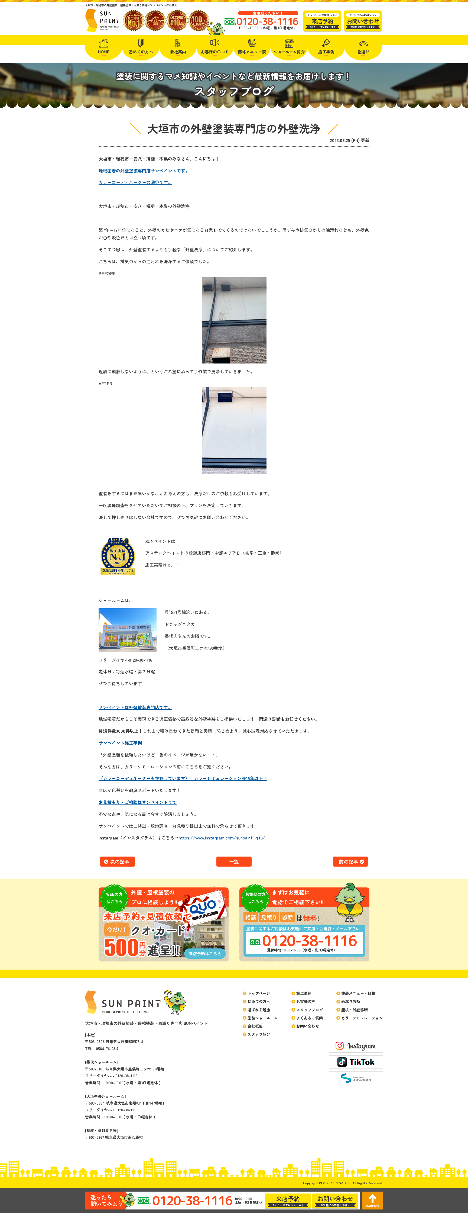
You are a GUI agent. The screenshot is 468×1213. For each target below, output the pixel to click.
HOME (103, 51)
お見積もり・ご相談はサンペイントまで (138, 802)
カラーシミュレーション (362, 1018)
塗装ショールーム (263, 1018)
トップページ (259, 993)
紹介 (289, 51)
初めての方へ (141, 51)
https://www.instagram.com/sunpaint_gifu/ (222, 837)
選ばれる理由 (259, 1009)
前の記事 (348, 861)
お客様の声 (305, 1001)
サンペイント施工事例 (120, 742)
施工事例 (326, 51)
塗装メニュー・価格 (358, 993)
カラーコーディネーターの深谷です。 (135, 182)
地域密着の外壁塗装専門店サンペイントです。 (144, 170)
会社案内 (178, 51)
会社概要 (255, 1026)
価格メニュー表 (252, 51)
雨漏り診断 (350, 1001)
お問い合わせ (307, 1026)
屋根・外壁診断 (354, 1009)
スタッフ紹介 (259, 1034)
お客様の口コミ (215, 51)
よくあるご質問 (309, 1018)
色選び (363, 51)
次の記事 (119, 861)
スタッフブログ (309, 1009)
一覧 (234, 861)
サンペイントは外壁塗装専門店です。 (135, 707)
